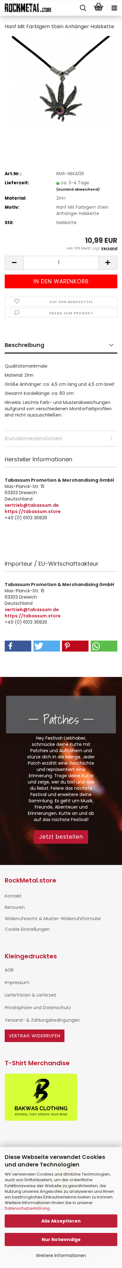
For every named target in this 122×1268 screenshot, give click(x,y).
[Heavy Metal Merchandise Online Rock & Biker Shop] (26, 8)
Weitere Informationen (61, 1255)
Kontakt (13, 896)
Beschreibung (24, 345)
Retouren (15, 907)
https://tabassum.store (33, 511)
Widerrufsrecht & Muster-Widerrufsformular (53, 918)
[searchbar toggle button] (83, 8)
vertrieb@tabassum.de (32, 505)
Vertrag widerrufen (34, 1036)
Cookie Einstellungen (27, 929)
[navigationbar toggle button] (114, 8)
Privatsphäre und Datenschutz (38, 1007)
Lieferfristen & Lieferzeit (30, 995)
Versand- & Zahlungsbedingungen (42, 1020)
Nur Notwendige (61, 1239)
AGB (9, 970)
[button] (14, 263)
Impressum (17, 982)
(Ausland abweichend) (78, 189)
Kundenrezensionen (33, 438)
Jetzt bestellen (61, 837)
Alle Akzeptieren (61, 1221)
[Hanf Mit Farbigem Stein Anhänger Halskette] (61, 83)
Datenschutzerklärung (27, 1208)
